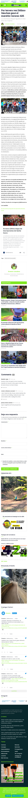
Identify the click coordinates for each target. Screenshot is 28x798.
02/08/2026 (4, 305)
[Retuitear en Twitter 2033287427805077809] (5, 652)
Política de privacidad (18, 795)
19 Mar (16, 618)
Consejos (4, 320)
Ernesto (3, 618)
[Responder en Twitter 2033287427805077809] (2, 652)
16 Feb (16, 656)
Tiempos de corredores (18, 756)
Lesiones (3, 755)
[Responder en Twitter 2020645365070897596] (2, 688)
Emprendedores (5, 749)
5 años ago (12, 379)
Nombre (3, 441)
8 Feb (16, 673)
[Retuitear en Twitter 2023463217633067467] (5, 669)
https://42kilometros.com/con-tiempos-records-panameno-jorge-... (13, 679)
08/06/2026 (4, 326)
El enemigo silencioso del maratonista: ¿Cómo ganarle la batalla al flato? (12, 323)
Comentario (5, 422)
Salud (16, 751)
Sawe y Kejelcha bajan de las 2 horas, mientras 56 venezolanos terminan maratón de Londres (12, 344)
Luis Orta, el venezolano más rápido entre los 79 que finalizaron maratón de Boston (13, 366)
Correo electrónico (6, 447)
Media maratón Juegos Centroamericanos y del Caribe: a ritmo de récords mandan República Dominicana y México (13, 301)
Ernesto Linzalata (10, 24)
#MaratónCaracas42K (10, 258)
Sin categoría (18, 753)
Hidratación (4, 753)
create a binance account (8, 391)
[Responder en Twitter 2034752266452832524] (2, 634)
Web (2, 454)
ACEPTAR (8, 795)
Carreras (3, 745)
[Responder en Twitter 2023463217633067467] (2, 669)
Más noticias (5, 341)
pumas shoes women (7, 402)
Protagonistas (19, 749)
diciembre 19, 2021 (21, 24)
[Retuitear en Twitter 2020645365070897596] (5, 688)
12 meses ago (20, 391)
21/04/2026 (4, 369)
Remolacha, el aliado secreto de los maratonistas (13, 730)
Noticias (4, 298)
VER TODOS (4, 561)
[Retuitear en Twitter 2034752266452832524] (5, 634)
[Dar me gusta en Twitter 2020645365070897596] (7, 688)
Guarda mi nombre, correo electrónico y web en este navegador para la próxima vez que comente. (15, 462)
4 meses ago (17, 402)
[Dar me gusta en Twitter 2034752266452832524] (7, 634)
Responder (4, 387)
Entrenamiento (5, 363)
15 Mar (16, 638)
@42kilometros (10, 618)
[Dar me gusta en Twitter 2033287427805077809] (7, 652)
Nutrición (17, 747)
